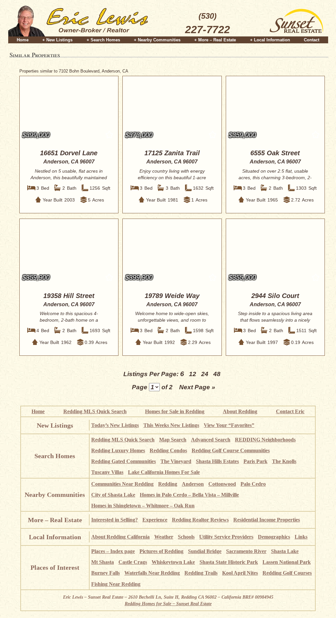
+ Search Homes (103, 39)
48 (216, 374)
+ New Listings (57, 39)
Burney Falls (105, 573)
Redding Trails (201, 573)
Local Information (55, 537)
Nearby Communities (55, 494)
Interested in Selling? (114, 519)
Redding (167, 484)
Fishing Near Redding (115, 584)
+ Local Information (270, 39)
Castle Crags (132, 562)
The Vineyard (175, 461)
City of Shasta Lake (113, 495)
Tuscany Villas (107, 472)
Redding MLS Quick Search (95, 411)
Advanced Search (210, 439)
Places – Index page (113, 551)
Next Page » (197, 387)
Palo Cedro (253, 484)
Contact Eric (290, 411)
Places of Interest (55, 567)
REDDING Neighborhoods (265, 439)
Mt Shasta (102, 562)
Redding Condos (168, 450)
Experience (154, 519)
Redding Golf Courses (287, 573)
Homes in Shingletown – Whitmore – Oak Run (143, 505)
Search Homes (54, 455)
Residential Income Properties (266, 519)
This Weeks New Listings (171, 425)
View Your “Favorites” (229, 425)
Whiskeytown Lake (173, 562)
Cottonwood (222, 484)
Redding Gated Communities (123, 461)
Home (23, 39)
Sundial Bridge (204, 551)
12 (192, 374)
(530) (207, 23)
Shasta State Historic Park (229, 562)
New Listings (55, 425)
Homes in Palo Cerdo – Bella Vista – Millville (189, 495)
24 (204, 374)
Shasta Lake (285, 551)
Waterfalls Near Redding (152, 573)
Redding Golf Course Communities (231, 450)
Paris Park (255, 461)
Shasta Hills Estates (217, 461)
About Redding (240, 411)
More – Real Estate (55, 519)
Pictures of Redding (161, 551)
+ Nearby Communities (157, 39)
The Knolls (284, 461)
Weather (163, 537)
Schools (186, 537)
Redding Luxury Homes (118, 450)
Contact (311, 39)
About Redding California (120, 537)
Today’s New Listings (115, 425)
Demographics (274, 537)
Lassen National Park (286, 562)
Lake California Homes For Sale (164, 472)
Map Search (172, 439)
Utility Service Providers (226, 537)
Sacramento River (246, 551)
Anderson (193, 484)
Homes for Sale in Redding (174, 411)
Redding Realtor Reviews (200, 519)
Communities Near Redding (122, 484)
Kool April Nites (240, 573)
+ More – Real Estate (215, 39)
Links (301, 537)
